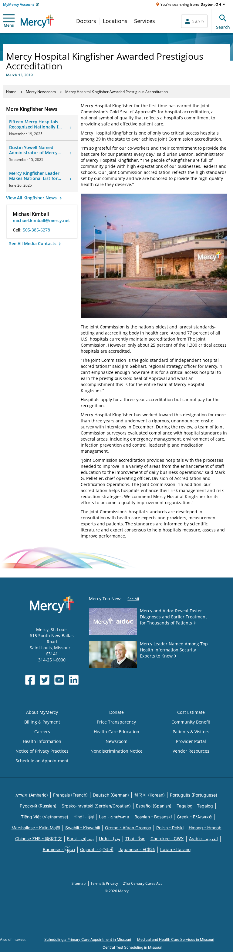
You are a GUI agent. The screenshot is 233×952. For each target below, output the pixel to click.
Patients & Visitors (191, 731)
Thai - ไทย (135, 838)
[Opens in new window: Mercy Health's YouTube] (59, 680)
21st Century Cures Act (142, 883)
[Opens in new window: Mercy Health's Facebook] (30, 680)
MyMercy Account (18, 4)
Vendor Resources (191, 751)
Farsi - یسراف (80, 838)
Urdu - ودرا (109, 838)
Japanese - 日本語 (137, 849)
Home (11, 91)
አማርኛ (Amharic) (31, 794)
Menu (9, 25)
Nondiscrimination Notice (116, 751)
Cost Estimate (191, 712)
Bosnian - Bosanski (153, 816)
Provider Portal (191, 741)
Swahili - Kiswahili (82, 827)
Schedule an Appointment (42, 761)
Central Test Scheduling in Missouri (132, 947)
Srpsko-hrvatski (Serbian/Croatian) (96, 805)
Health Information (42, 741)
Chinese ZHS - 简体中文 (38, 838)
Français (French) (70, 794)
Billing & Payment (42, 722)
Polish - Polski (170, 827)
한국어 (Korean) (149, 794)
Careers (42, 731)
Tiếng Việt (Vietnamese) (44, 816)
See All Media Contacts (33, 243)
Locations (115, 21)
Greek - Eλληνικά (194, 816)
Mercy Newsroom (41, 91)
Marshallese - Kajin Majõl (36, 827)
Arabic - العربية (203, 838)
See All (133, 598)
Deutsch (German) (111, 794)
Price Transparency (116, 722)
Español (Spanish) (153, 805)
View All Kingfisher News (32, 198)
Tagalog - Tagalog (195, 805)
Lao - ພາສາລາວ (114, 816)
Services (144, 21)
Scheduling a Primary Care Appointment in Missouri (87, 939)
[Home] (37, 21)
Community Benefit (190, 722)
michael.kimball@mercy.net (41, 220)
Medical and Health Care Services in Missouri (175, 939)
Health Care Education (116, 731)
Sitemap (79, 883)
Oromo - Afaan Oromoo (128, 827)
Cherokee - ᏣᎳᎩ (167, 838)
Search (223, 27)
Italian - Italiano (175, 849)
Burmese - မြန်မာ (59, 849)
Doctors (86, 21)
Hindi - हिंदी (83, 816)
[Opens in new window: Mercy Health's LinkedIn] (74, 680)
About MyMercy (42, 712)
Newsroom (116, 741)
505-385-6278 (36, 230)
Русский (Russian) (38, 805)
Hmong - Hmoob (205, 827)
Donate (116, 712)
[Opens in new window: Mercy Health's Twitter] (44, 680)
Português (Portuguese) (193, 794)
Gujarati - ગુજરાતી (96, 849)
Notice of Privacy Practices (42, 751)
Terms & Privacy (104, 883)
